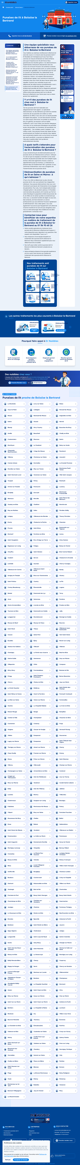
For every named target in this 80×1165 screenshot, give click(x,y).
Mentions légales (42, 1163)
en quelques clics (71, 36)
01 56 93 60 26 (27, 36)
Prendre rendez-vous (65, 1140)
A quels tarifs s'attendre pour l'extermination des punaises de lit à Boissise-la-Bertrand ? (12, 65)
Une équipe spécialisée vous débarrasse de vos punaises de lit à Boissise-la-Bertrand (12, 52)
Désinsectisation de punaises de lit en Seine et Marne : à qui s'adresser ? (12, 72)
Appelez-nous (72, 2)
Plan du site (52, 1163)
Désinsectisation (62, 323)
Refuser (8, 1159)
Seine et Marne (19, 7)
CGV (47, 1163)
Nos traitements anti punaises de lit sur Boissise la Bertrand (12, 88)
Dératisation (34, 322)
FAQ (30, 1134)
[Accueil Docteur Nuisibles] (11, 2)
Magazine (31, 1130)
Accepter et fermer (21, 1159)
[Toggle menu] (2, 2)
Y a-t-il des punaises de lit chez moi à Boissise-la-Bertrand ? (12, 58)
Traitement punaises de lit (11, 1130)
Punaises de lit (9, 7)
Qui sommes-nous (34, 1132)
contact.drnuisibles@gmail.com (63, 1130)
